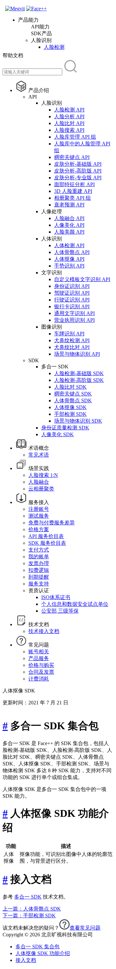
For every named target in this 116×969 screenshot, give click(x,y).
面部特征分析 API (74, 184)
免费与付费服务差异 (51, 522)
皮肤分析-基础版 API (78, 164)
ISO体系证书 (55, 597)
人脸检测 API (69, 109)
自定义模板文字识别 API (82, 279)
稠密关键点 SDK (73, 393)
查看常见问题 (85, 928)
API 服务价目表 (46, 536)
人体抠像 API (69, 259)
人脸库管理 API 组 (75, 137)
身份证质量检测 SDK (65, 427)
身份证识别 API (72, 286)
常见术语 (38, 455)
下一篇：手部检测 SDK (29, 915)
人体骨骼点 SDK (73, 400)
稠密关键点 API (72, 157)
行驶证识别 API (72, 299)
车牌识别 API (69, 333)
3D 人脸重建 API (73, 191)
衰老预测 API (69, 204)
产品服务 (38, 658)
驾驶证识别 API (72, 293)
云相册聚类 (41, 488)
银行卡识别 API (72, 306)
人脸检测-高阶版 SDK (79, 380)
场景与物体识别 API (77, 354)
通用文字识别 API (74, 313)
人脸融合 (38, 482)
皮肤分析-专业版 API (78, 177)
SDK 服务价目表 (47, 543)
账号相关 (38, 651)
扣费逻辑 (38, 570)
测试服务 (38, 516)
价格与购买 (41, 665)
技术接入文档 (43, 631)
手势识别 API (69, 266)
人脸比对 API (69, 123)
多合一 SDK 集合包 (37, 946)
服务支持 (38, 583)
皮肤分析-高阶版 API (78, 171)
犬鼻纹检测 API (72, 340)
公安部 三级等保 (60, 611)
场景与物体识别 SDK (78, 421)
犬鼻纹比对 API (72, 347)
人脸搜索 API (69, 130)
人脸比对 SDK (70, 387)
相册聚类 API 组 (72, 198)
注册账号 (38, 509)
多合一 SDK (28, 897)
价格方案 (38, 529)
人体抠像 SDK (70, 407)
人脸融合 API (69, 218)
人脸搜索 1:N (43, 475)
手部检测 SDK (70, 414)
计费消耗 (38, 678)
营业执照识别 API (74, 320)
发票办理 (38, 563)
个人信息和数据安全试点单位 (74, 604)
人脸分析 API (69, 116)
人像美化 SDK (57, 434)
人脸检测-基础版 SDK (79, 373)
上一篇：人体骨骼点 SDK (32, 908)
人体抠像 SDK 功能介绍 (42, 953)
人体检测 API (69, 245)
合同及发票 (41, 672)
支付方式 (38, 550)
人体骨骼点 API (72, 252)
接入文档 (25, 960)
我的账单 (38, 556)
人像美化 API (69, 225)
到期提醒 (38, 577)
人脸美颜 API (69, 232)
